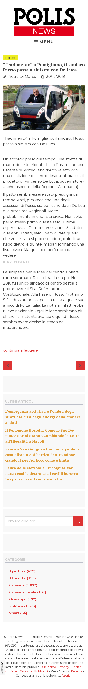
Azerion (67, 676)
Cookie (76, 667)
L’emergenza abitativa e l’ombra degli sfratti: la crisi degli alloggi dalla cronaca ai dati (43, 417)
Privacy (64, 667)
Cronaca (16, 585)
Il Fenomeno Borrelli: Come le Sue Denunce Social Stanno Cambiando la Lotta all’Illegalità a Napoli (42, 436)
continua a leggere (20, 350)
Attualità (17, 578)
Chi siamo (49, 667)
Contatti (26, 671)
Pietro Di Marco (22, 76)
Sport (14, 612)
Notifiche (11, 671)
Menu (46, 41)
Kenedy (76, 671)
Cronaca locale (22, 592)
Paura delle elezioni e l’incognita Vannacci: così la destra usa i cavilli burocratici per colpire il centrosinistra (42, 473)
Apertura (17, 571)
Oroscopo (17, 598)
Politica (10, 58)
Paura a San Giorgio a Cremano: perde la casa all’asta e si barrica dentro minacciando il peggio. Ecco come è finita (42, 455)
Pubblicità (41, 671)
